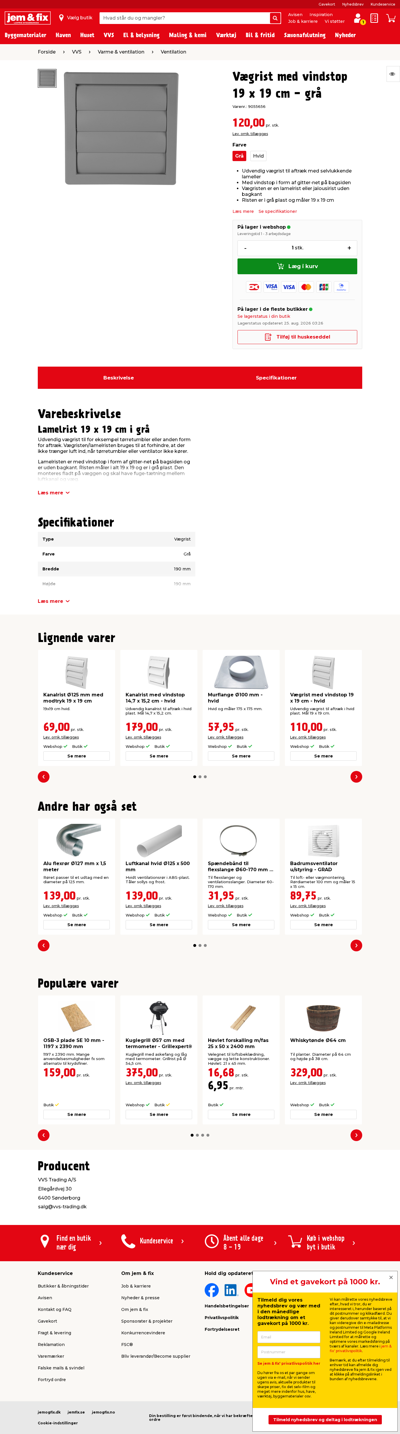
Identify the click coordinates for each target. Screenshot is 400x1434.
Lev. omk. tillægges (250, 134)
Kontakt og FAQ (54, 1309)
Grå (239, 156)
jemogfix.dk (49, 1412)
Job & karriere (303, 21)
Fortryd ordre (52, 1379)
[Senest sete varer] (393, 74)
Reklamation (51, 1344)
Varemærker (51, 1356)
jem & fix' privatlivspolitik (361, 1348)
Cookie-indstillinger (58, 1423)
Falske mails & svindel (61, 1368)
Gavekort (327, 4)
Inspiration (321, 14)
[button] (194, 776)
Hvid (258, 156)
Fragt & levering (54, 1332)
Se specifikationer (278, 211)
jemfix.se (76, 1412)
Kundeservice (383, 4)
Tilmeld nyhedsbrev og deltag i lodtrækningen (325, 1419)
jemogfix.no (103, 1412)
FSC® (127, 1344)
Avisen (295, 14)
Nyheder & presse (140, 1297)
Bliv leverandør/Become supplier (155, 1356)
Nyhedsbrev (353, 4)
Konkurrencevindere (143, 1332)
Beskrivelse (118, 378)
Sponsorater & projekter (146, 1321)
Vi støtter (335, 21)
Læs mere (243, 211)
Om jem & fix (134, 1309)
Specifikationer (276, 378)
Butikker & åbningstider (63, 1286)
